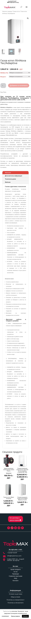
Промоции (15, 574)
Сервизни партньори (15, 576)
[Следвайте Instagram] (19, 527)
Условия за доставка (15, 594)
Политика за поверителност (15, 600)
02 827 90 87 (13, 1)
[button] (27, 18)
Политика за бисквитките (16, 603)
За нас (15, 571)
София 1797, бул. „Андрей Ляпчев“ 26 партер (15, 559)
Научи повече (15, 616)
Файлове (8, 182)
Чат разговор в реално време (14, 519)
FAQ (15, 578)
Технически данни (10, 179)
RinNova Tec (4, 73)
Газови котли (16, 11)
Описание (8, 172)
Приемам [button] (25, 616)
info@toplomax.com (14, 556)
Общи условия (15, 597)
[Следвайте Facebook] (8, 527)
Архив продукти (16, 569)
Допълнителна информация (13, 176)
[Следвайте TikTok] (12, 527)
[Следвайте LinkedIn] (15, 527)
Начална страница (7, 11)
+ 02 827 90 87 (12, 553)
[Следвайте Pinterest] (22, 527)
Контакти (15, 580)
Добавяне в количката (18, 85)
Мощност (3, 76)
